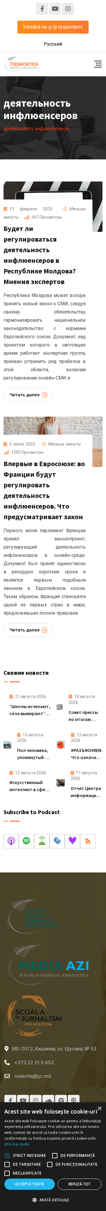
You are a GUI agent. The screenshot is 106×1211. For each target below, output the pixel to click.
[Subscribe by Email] (57, 841)
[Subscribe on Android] (41, 841)
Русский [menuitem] (53, 44)
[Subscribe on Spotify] (26, 841)
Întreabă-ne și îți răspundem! (53, 27)
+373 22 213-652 (34, 1062)
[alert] (53, 1156)
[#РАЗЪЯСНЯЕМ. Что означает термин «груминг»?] (61, 744)
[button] (53, 1200)
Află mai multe (16, 1144)
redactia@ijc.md (32, 1076)
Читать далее (25, 394)
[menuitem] (53, 44)
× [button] (99, 1108)
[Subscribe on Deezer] (72, 841)
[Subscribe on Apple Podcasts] (11, 841)
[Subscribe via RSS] (87, 841)
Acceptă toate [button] (29, 1184)
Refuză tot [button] (80, 1184)
